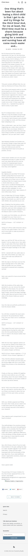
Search (5, 510)
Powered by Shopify (19, 551)
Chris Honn (11, 551)
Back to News (15, 497)
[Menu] (25, 2)
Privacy (5, 514)
